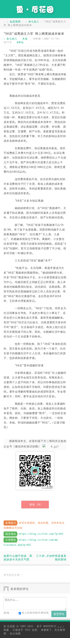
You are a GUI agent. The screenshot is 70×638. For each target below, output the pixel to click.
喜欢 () (35, 504)
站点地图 (15, 633)
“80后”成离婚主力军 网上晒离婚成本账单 (34, 34)
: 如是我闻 (14, 21)
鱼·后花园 (9, 626)
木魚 (25, 38)
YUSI (28, 629)
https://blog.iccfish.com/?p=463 (41, 533)
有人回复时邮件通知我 (35, 612)
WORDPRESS (53, 626)
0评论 (20, 42)
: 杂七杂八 (32, 21)
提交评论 (58, 613)
